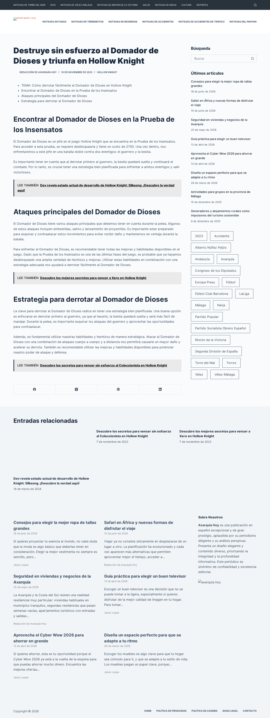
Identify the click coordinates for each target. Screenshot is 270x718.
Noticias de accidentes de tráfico (201, 21)
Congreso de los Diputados (215, 271)
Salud (146, 5)
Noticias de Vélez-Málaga (76, 5)
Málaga (200, 305)
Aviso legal (230, 710)
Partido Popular (207, 317)
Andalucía (202, 259)
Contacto (250, 710)
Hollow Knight (107, 72)
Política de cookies (204, 710)
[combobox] (220, 58)
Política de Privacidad (171, 710)
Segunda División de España (216, 351)
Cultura (186, 5)
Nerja (221, 305)
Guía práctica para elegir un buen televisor (221, 139)
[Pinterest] (118, 389)
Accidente (221, 236)
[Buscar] (255, 5)
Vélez (199, 374)
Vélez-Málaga (224, 374)
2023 (199, 236)
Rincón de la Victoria (210, 340)
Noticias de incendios (123, 21)
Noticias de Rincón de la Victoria (117, 5)
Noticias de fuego (54, 21)
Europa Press (205, 282)
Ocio (53, 5)
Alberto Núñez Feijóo (211, 247)
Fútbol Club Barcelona (211, 294)
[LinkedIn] (160, 389)
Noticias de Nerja (166, 5)
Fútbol (230, 282)
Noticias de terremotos (87, 21)
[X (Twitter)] (76, 389)
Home (147, 710)
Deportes (202, 5)
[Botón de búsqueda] (252, 58)
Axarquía (227, 259)
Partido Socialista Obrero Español (220, 328)
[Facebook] (35, 389)
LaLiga (244, 294)
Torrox (231, 363)
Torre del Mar (205, 363)
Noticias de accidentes (158, 21)
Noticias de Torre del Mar (29, 5)
